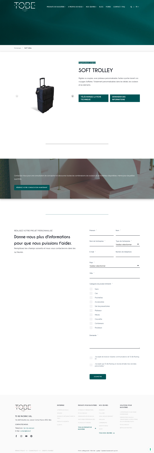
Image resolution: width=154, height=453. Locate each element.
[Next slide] (72, 96)
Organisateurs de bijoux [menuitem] (86, 416)
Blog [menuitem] (101, 7)
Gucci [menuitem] (100, 429)
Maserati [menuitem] (102, 410)
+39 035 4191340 (28, 428)
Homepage (17, 48)
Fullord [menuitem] (102, 413)
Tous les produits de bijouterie (85, 428)
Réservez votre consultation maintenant (31, 187)
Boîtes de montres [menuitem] (126, 427)
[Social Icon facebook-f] (17, 436)
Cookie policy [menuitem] (33, 450)
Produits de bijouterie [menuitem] (55, 7)
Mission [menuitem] (59, 413)
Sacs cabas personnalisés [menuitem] (86, 419)
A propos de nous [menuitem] (75, 7)
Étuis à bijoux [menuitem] (82, 413)
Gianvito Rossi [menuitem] (103, 426)
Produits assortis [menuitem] (63, 421)
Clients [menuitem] (59, 424)
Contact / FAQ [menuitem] (119, 7)
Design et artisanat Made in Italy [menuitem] (66, 417)
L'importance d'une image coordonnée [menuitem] (128, 413)
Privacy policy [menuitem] (20, 450)
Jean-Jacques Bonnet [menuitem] (106, 416)
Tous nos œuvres (105, 433)
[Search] (131, 7)
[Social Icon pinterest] (30, 436)
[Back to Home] (24, 7)
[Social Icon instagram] (21, 436)
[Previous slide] (17, 96)
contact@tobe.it (25, 431)
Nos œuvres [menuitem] (91, 7)
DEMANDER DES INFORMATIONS (119, 98)
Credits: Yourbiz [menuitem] (47, 450)
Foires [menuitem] (108, 7)
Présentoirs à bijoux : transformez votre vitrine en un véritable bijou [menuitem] (129, 419)
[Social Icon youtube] (26, 436)
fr (136, 7)
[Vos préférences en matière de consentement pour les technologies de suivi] (150, 449)
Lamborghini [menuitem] (103, 422)
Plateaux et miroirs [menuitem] (84, 422)
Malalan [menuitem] (102, 419)
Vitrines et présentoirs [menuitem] (85, 410)
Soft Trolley (28, 48)
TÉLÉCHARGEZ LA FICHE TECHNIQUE (91, 98)
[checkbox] (115, 308)
